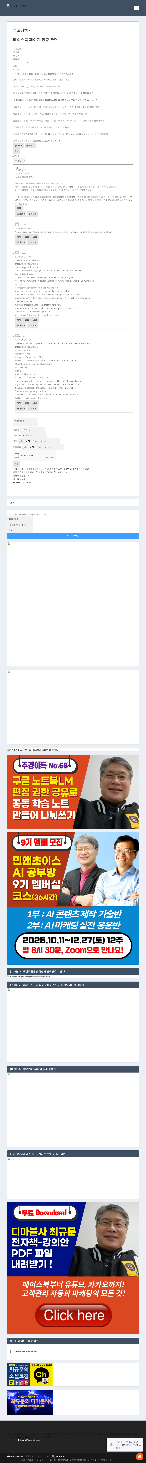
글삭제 (23, 479)
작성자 (16, 429)
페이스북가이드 (28, 1460)
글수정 (16, 479)
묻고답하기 (63, 1460)
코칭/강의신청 (105, 1460)
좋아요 (18, 145)
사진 (15, 441)
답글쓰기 (26, 475)
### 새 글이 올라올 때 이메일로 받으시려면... (27, 514)
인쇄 (17, 151)
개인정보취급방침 (78, 1460)
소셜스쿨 (52, 1460)
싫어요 (30, 145)
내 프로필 (92, 1460)
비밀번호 (17, 435)
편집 (27, 236)
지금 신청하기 (73, 535)
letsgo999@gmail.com (29, 1440)
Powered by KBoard (22, 482)
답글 (19, 208)
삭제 (19, 236)
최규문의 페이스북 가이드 (25, 1351)
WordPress (61, 1456)
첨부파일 (17, 447)
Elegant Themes (15, 1456)
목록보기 (17, 475)
